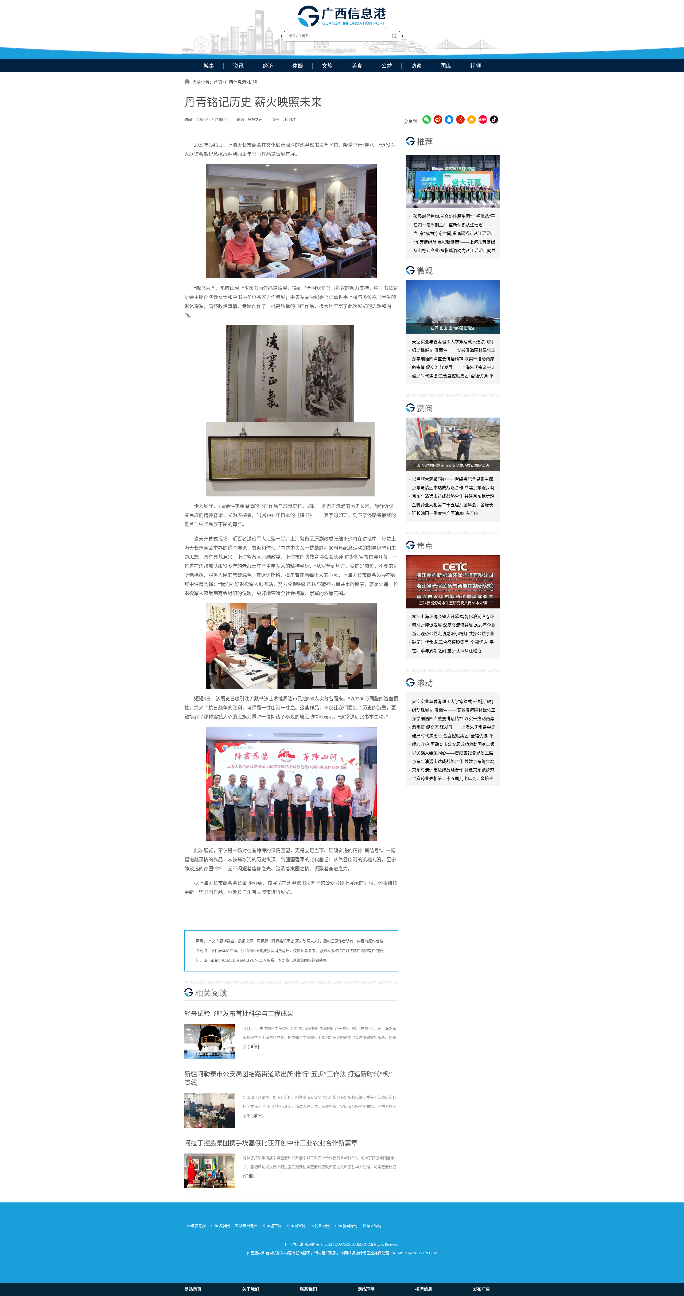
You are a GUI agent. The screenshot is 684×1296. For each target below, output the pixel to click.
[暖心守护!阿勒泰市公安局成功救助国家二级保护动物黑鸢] (453, 444)
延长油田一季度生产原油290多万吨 (445, 513)
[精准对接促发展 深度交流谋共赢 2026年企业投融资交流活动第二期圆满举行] (453, 181)
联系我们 (308, 1289)
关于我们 (250, 1289)
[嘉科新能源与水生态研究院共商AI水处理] (453, 581)
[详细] (253, 1046)
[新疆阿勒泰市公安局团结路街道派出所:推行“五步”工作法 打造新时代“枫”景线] (213, 1127)
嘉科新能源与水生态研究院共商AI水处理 (453, 603)
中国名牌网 (220, 1226)
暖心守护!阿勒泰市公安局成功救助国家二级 (453, 466)
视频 (475, 66)
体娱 (297, 66)
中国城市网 (272, 1226)
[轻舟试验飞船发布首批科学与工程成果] (213, 1058)
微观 (425, 271)
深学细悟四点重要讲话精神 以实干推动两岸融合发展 (453, 360)
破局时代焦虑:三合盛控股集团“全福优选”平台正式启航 (453, 377)
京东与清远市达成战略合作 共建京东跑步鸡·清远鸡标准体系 (454, 488)
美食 (357, 66)
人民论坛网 (320, 1226)
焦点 (425, 545)
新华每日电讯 (246, 1226)
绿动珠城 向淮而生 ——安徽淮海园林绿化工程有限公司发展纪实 (453, 351)
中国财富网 (296, 1226)
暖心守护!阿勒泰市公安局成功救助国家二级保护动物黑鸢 (453, 730)
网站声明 (366, 1289)
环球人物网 (372, 1226)
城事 (208, 66)
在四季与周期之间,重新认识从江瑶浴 (448, 225)
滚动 (425, 683)
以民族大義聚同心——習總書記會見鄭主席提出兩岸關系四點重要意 (452, 480)
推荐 (425, 141)
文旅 (327, 66)
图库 (446, 66)
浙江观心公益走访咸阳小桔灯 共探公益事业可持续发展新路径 (453, 634)
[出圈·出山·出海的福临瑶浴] (453, 307)
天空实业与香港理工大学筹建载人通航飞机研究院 (452, 343)
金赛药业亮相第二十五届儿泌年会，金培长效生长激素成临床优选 (452, 506)
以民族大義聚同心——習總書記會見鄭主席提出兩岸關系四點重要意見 (452, 738)
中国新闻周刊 (346, 1226)
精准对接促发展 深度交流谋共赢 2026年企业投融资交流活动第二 (453, 626)
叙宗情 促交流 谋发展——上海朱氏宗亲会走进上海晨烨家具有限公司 (453, 712)
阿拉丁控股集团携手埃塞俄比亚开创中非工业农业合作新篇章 (270, 1143)
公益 (386, 66)
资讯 (238, 66)
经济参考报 (196, 1226)
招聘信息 (423, 1289)
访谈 (416, 66)
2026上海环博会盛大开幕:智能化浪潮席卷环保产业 (453, 617)
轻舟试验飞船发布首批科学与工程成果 (238, 1013)
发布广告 (481, 1289)
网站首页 (192, 1289)
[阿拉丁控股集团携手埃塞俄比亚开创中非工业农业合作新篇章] (213, 1187)
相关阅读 (211, 993)
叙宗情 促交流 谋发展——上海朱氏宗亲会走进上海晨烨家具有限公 (453, 368)
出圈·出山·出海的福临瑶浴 (453, 328)
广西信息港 (235, 82)
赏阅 (425, 408)
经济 (268, 66)
